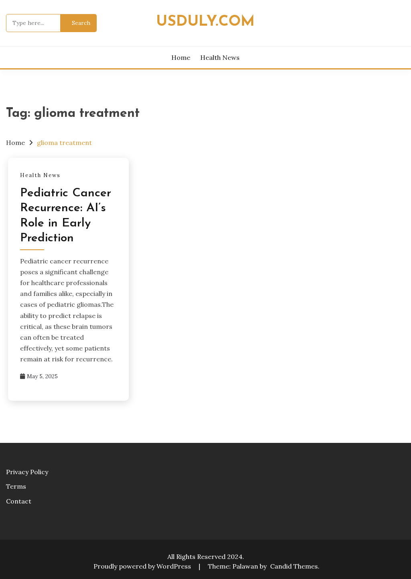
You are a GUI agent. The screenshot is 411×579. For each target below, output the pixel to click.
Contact (18, 501)
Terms (16, 486)
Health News (220, 57)
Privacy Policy (27, 472)
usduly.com (205, 21)
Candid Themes (294, 566)
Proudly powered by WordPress (143, 566)
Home (180, 57)
